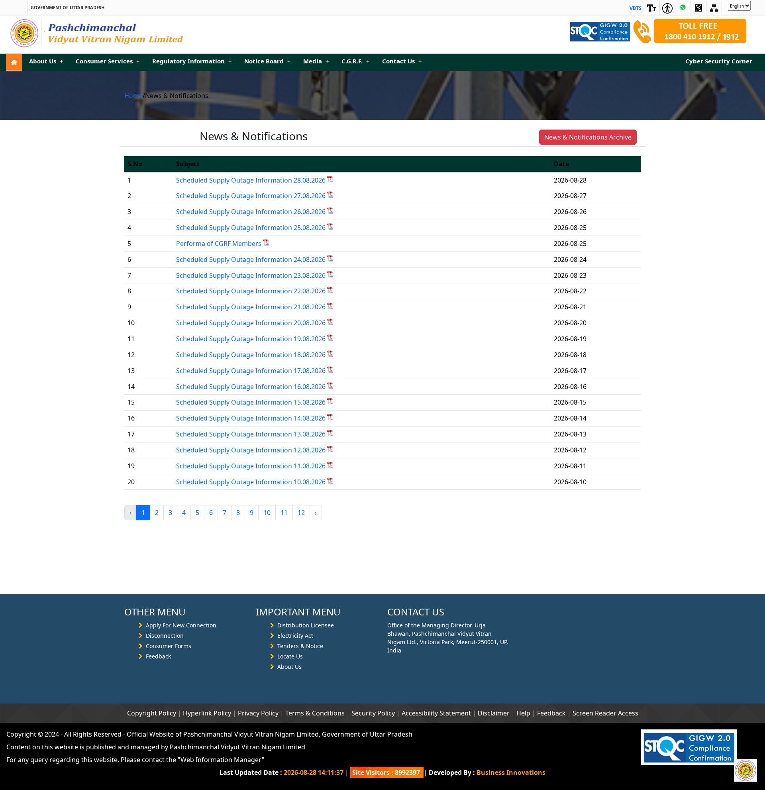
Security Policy (373, 713)
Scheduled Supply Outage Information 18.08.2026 (251, 354)
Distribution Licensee (305, 625)
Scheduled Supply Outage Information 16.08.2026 (251, 386)
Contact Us (402, 61)
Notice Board (267, 61)
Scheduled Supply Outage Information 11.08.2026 (251, 466)
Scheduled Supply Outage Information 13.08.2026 (251, 434)
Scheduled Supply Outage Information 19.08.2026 (251, 338)
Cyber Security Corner (718, 61)
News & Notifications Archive (588, 137)
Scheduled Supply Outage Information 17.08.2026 (251, 370)
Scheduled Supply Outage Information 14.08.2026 (251, 418)
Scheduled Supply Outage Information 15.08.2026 (251, 402)
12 (301, 512)
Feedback (158, 656)
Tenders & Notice (300, 646)
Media (316, 61)
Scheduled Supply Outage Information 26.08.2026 (251, 211)
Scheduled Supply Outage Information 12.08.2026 (251, 450)
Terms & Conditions (315, 713)
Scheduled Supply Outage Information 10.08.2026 (251, 482)
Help (523, 713)
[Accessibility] (667, 8)
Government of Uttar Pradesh (67, 7)
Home (133, 95)
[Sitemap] (698, 8)
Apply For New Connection (181, 625)
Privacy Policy (258, 713)
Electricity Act (295, 635)
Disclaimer (494, 713)
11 (284, 512)
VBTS (635, 8)
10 (267, 512)
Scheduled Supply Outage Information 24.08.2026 (251, 259)
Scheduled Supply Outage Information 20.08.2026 (251, 322)
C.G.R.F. (355, 61)
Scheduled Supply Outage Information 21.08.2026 (251, 307)
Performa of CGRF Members (219, 243)
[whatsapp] (682, 8)
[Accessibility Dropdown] (651, 8)
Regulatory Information (191, 61)
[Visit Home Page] (14, 62)
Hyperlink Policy (207, 713)
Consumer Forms (168, 646)
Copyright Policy (151, 713)
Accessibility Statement (436, 713)
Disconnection (165, 635)
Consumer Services (107, 61)
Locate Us (290, 656)
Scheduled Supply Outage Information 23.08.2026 (251, 275)
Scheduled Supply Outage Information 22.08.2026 (251, 291)
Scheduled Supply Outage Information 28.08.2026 (251, 180)
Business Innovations (511, 772)
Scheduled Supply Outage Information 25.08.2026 (251, 227)
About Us (46, 61)
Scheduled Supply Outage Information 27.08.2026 (251, 195)
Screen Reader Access (605, 713)
